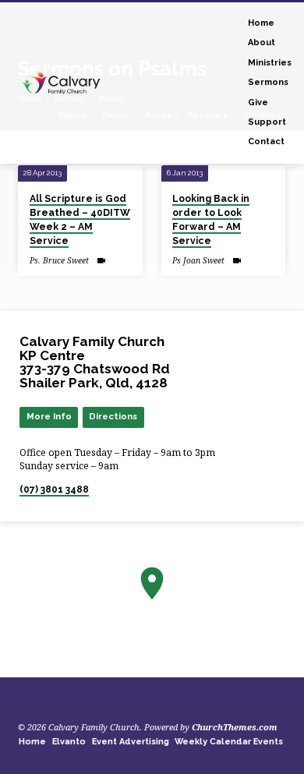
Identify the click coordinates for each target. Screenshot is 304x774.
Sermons (268, 82)
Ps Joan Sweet (198, 260)
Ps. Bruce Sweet (59, 260)
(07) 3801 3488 (54, 489)
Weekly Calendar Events (229, 742)
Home (261, 23)
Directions (113, 416)
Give (258, 102)
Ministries (270, 63)
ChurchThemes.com (234, 727)
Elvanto (69, 742)
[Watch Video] (101, 260)
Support (267, 122)
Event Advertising (130, 742)
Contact (266, 141)
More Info (49, 416)
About (261, 42)
